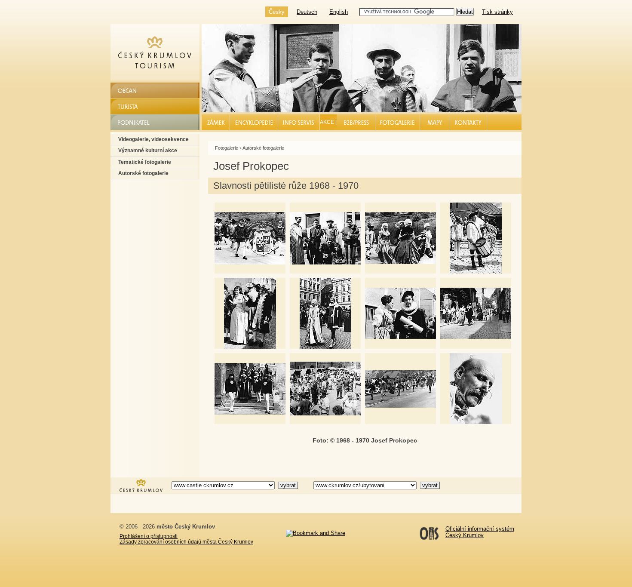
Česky (277, 12)
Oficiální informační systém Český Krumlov (479, 532)
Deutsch (307, 12)
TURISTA (131, 106)
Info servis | (299, 122)
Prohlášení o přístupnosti (149, 536)
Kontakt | (468, 122)
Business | (356, 122)
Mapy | (434, 122)
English (338, 12)
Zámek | (216, 122)
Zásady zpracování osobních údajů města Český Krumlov (186, 541)
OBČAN (128, 90)
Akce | (328, 122)
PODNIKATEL (137, 122)
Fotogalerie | (397, 122)
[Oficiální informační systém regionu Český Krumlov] (141, 491)
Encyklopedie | (254, 122)
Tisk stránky (497, 12)
